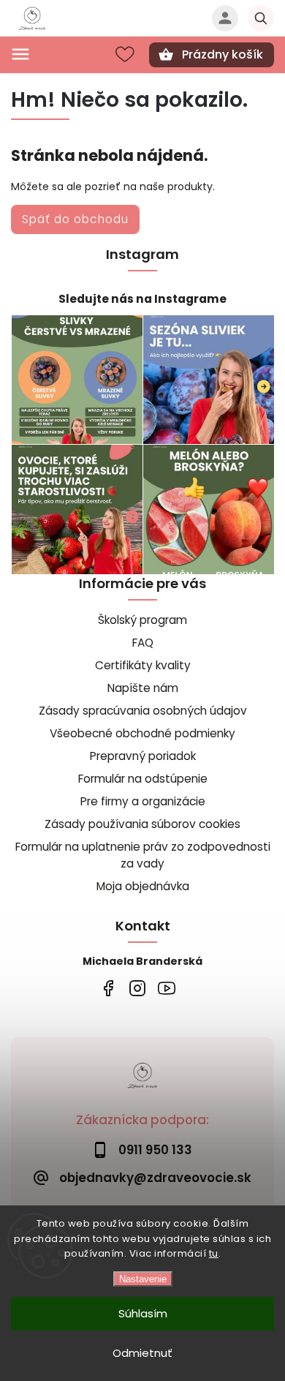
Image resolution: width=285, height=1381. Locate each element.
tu (213, 1253)
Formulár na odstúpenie (143, 778)
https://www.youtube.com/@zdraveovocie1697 (166, 988)
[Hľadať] (261, 18)
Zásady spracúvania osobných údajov (143, 710)
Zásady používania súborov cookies (142, 824)
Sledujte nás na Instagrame (142, 298)
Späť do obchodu (75, 219)
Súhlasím (142, 1313)
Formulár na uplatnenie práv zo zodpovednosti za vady (142, 855)
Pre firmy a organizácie (142, 801)
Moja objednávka (142, 886)
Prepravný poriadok (143, 756)
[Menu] (20, 54)
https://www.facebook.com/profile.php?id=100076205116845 (108, 988)
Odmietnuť (142, 1353)
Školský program (142, 620)
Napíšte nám (142, 688)
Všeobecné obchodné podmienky (142, 733)
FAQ (142, 642)
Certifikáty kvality (143, 665)
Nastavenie (143, 1278)
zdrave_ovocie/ (137, 988)
